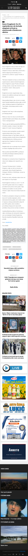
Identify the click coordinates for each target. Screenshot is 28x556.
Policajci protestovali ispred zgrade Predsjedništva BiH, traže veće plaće (13, 357)
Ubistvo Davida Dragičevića (15, 249)
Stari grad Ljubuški (6, 492)
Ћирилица (18, 4)
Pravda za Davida (16, 246)
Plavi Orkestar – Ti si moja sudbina (11, 519)
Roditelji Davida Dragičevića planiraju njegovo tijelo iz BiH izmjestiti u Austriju (14, 335)
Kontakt (9, 554)
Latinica (14, 4)
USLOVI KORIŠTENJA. (7, 242)
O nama (4, 554)
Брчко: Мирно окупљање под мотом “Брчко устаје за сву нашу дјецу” (13, 313)
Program (9, 4)
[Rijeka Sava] (14, 534)
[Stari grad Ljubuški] (14, 481)
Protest (5, 249)
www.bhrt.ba (8, 222)
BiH (3, 21)
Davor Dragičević (7, 246)
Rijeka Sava (4, 545)
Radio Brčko (6, 34)
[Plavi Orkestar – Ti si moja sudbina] (14, 508)
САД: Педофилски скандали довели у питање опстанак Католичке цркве (14, 279)
